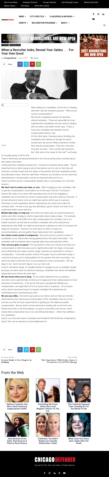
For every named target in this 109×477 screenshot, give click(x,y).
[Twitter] (26, 64)
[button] (104, 25)
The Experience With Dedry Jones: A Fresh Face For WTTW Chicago (59, 361)
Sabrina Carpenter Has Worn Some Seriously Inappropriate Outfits (17, 406)
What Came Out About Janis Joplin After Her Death (78, 440)
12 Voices (5, 45)
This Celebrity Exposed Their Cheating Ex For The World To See (78, 406)
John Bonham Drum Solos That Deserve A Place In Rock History (17, 440)
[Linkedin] (103, 14)
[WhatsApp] (38, 64)
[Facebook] (93, 14)
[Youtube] (93, 19)
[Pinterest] (32, 64)
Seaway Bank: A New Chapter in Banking (16, 361)
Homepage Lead (15, 45)
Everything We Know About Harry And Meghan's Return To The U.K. (48, 407)
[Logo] (54, 459)
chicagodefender (10, 58)
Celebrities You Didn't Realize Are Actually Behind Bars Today (48, 440)
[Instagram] (98, 14)
